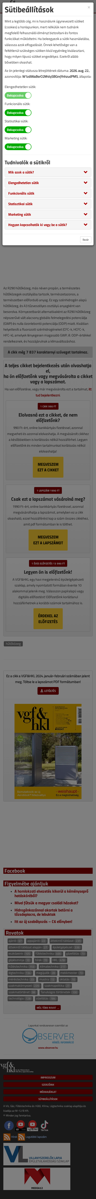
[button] (21, 172)
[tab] (48, 172)
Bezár (86, 240)
